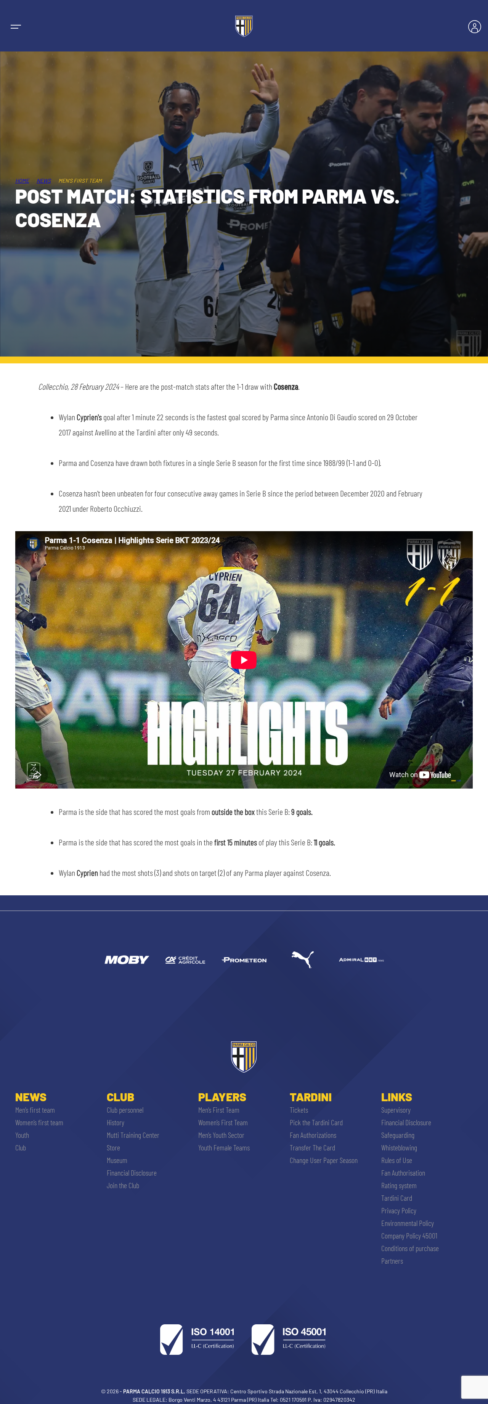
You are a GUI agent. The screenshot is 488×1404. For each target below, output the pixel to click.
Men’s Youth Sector (221, 1134)
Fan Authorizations (313, 1134)
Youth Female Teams (224, 1147)
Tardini (311, 1097)
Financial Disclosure (132, 1172)
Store (113, 1147)
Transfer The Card (312, 1147)
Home (22, 180)
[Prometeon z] (244, 960)
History (115, 1122)
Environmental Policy (407, 1222)
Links (396, 1097)
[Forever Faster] (302, 960)
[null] (126, 960)
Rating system (399, 1185)
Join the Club (123, 1185)
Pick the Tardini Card (316, 1122)
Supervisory (396, 1109)
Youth (22, 1134)
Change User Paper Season (324, 1160)
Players (222, 1097)
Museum (117, 1160)
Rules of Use (396, 1160)
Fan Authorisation (403, 1172)
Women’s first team (39, 1122)
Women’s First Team (223, 1122)
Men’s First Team (218, 1109)
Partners (392, 1260)
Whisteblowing (399, 1147)
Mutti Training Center (133, 1134)
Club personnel (125, 1109)
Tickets (299, 1109)
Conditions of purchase (410, 1248)
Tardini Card (396, 1197)
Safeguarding (397, 1134)
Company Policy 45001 (409, 1235)
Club (20, 1147)
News (44, 180)
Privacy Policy (398, 1210)
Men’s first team (35, 1109)
